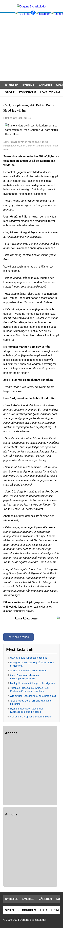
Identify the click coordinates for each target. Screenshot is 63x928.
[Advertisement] (31, 46)
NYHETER (11, 84)
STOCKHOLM (27, 92)
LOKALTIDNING (50, 92)
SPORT (9, 92)
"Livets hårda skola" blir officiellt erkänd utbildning (31, 702)
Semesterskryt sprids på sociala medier (31, 716)
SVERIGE (28, 84)
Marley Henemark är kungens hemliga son (32, 683)
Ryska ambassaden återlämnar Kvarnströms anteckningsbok (26, 710)
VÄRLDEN (45, 84)
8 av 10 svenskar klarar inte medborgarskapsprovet (25, 676)
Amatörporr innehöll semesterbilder (28, 670)
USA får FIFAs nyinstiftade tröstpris (28, 657)
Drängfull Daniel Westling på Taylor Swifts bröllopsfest (32, 664)
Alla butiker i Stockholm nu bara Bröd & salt (33, 695)
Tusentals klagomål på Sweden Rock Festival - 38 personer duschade (29, 689)
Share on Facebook (18, 637)
